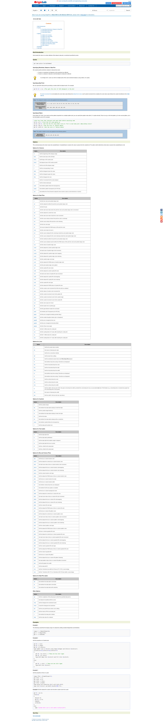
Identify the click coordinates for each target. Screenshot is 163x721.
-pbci (35, 464)
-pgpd (35, 317)
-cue (35, 291)
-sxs (34, 332)
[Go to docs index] (41, 10)
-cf (34, 207)
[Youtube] (161, 221)
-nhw (35, 602)
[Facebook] (161, 210)
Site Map (33, 720)
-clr (34, 227)
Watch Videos (127, 3)
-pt (34, 566)
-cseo (35, 259)
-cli (34, 215)
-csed (35, 247)
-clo (34, 224)
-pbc (35, 458)
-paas (35, 422)
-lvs (34, 382)
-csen (35, 256)
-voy (35, 572)
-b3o (35, 156)
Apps (44, 5)
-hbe (35, 174)
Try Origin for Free (117, 3)
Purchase (52, 5)
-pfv (34, 608)
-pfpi (35, 560)
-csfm (35, 276)
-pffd (35, 534)
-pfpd (35, 557)
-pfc (34, 511)
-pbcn (35, 470)
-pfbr (35, 508)
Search (128, 10)
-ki (34, 413)
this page (83, 14)
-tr (34, 440)
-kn (34, 416)
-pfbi (35, 496)
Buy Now (108, 3)
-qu (34, 587)
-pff (34, 531)
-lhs (34, 367)
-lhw (35, 370)
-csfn (35, 279)
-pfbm (35, 499)
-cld (34, 212)
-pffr (34, 548)
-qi (34, 584)
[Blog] (161, 214)
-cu (34, 288)
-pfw (35, 563)
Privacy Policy (38, 720)
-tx (34, 446)
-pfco (35, 525)
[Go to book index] (44, 10)
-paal (35, 185)
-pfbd (35, 493)
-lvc (34, 379)
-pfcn (35, 522)
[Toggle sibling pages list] (52, 10)
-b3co (35, 159)
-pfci (35, 516)
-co (34, 238)
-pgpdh (35, 320)
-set (34, 191)
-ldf (34, 356)
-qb (34, 581)
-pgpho (35, 323)
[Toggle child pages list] (56, 10)
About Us (81, 5)
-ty (34, 449)
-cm (34, 233)
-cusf (35, 300)
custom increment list (46, 94)
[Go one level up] (48, 10)
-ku (34, 419)
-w (34, 388)
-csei (35, 250)
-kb (34, 407)
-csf (34, 268)
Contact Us (91, 5)
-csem (35, 253)
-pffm (35, 540)
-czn (35, 303)
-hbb (35, 171)
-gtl (34, 305)
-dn (34, 350)
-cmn (35, 230)
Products (36, 5)
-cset (35, 265)
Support (61, 5)
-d (34, 347)
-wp (34, 395)
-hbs (35, 177)
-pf (34, 487)
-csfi (34, 273)
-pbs (35, 479)
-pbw (35, 482)
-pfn (34, 611)
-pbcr (35, 476)
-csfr (35, 285)
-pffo (35, 545)
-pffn (35, 543)
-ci (34, 209)
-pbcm (35, 467)
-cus (35, 297)
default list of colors (77, 94)
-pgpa (35, 314)
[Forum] (161, 217)
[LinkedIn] (161, 212)
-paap (35, 188)
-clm (35, 218)
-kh (34, 410)
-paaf (35, 311)
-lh (34, 361)
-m (34, 599)
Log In (129, 1)
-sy (34, 334)
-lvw (34, 385)
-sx (34, 329)
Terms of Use (44, 720)
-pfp (34, 554)
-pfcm (35, 519)
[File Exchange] (161, 219)
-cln (34, 221)
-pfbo (35, 505)
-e (34, 165)
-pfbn (35, 502)
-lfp (34, 359)
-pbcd (35, 461)
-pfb (34, 490)
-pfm (35, 551)
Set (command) (36, 716)
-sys (34, 337)
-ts (34, 443)
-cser (35, 262)
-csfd (35, 270)
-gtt (34, 308)
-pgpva (35, 326)
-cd (34, 204)
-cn (34, 236)
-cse (35, 244)
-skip (35, 617)
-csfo (35, 282)
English (35, 10)
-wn (34, 392)
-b (34, 153)
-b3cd (35, 162)
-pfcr (35, 528)
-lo (34, 373)
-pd (34, 484)
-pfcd (35, 514)
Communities (71, 5)
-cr (34, 241)
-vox (35, 569)
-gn (34, 597)
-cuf (34, 294)
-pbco (35, 473)
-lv (34, 376)
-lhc (34, 364)
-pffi (34, 537)
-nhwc (35, 605)
